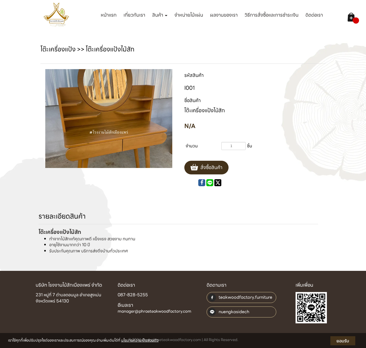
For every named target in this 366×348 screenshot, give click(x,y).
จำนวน (192, 146)
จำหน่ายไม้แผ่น (188, 15)
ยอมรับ (343, 341)
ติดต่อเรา (314, 15)
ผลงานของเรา (224, 15)
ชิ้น (249, 146)
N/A (190, 126)
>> (63, 49)
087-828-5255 (133, 294)
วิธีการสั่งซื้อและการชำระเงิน (271, 15)
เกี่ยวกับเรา (134, 15)
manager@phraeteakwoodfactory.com (154, 311)
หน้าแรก (109, 15)
